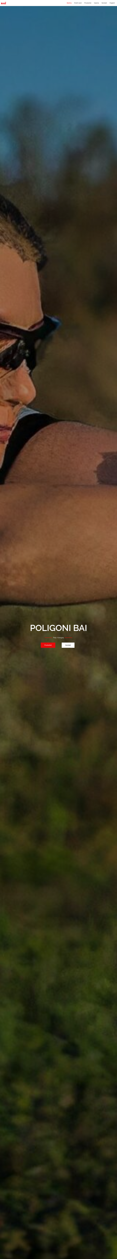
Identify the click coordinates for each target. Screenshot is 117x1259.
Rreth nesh (78, 3)
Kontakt (104, 3)
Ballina (69, 3)
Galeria (96, 3)
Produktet (87, 3)
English (112, 3)
